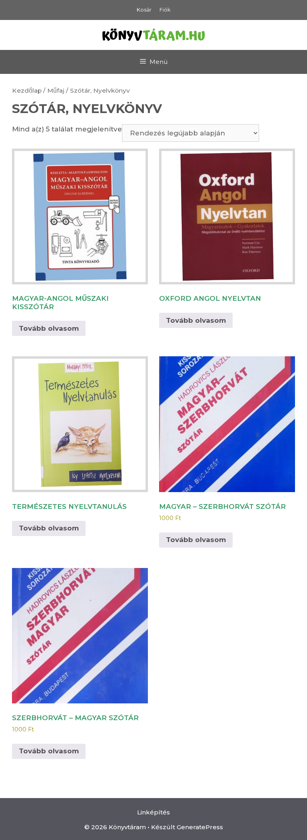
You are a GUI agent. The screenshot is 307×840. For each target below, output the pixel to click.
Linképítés (153, 812)
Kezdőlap (27, 90)
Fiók (165, 9)
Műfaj (55, 90)
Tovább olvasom (49, 328)
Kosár (144, 9)
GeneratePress (200, 827)
